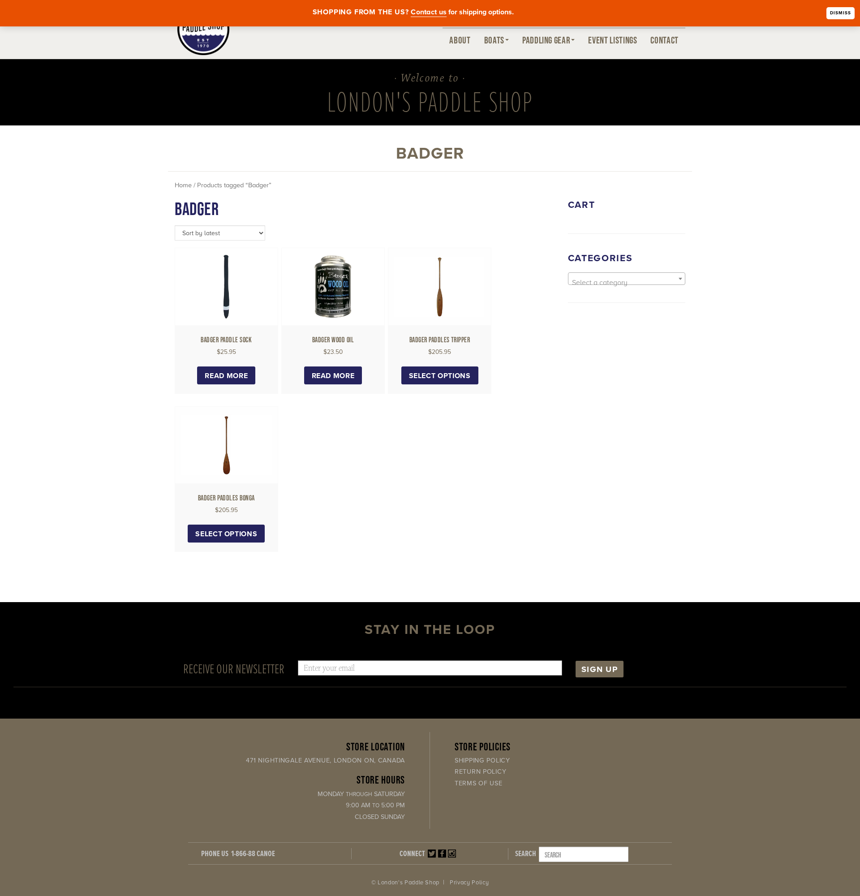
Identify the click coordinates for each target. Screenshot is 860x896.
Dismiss (840, 13)
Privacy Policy (469, 882)
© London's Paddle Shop (405, 882)
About (459, 39)
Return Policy (480, 771)
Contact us (429, 12)
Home (183, 185)
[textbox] (626, 283)
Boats (494, 39)
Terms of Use (479, 783)
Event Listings (612, 39)
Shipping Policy (482, 760)
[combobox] (627, 278)
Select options (440, 375)
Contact (664, 39)
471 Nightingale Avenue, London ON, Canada (325, 760)
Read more (226, 375)
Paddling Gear (546, 39)
